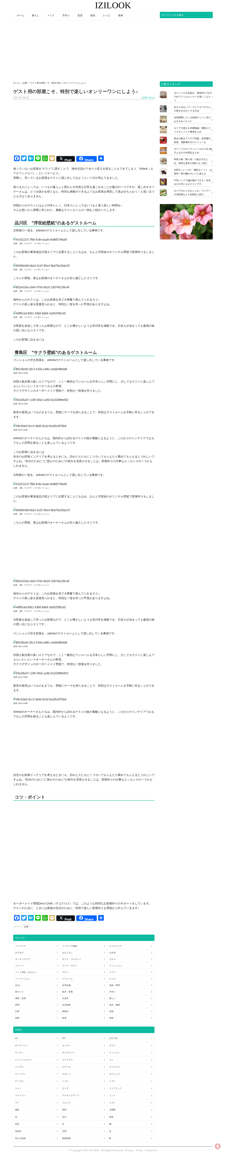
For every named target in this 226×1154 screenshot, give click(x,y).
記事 (26, 926)
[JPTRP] (186, 238)
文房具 (65, 998)
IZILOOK (113, 5)
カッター (66, 1045)
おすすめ (113, 1038)
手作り (112, 992)
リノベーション (22, 978)
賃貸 (111, 1011)
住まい (18, 985)
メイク (112, 972)
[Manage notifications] (218, 1146)
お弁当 (112, 952)
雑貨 (17, 1018)
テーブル (19, 1081)
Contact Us (151, 1150)
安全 (64, 1117)
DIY (64, 1038)
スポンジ (66, 1074)
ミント (112, 1095)
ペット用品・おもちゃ (25, 972)
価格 (17, 1109)
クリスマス (67, 1060)
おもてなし (67, 952)
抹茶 (17, 1124)
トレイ (18, 1088)
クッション (114, 1052)
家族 (111, 1117)
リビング (66, 1102)
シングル (19, 1067)
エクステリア (115, 946)
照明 (17, 1005)
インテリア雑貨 (69, 946)
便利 (64, 1109)
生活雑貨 (66, 1005)
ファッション (115, 965)
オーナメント (21, 1045)
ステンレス (114, 1067)
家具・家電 (67, 992)
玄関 (64, 1131)
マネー (65, 972)
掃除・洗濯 (20, 998)
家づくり (19, 992)
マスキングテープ (70, 1095)
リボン (112, 1102)
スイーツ (19, 965)
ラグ (17, 1102)
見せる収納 (20, 1138)
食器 (64, 1018)
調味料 (65, 1011)
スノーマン (20, 1074)
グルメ (112, 959)
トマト (112, 1081)
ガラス (112, 1045)
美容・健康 (114, 1005)
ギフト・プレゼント (71, 959)
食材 (111, 1018)
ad (16, 1038)
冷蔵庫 (112, 1109)
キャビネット (68, 1052)
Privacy (129, 1150)
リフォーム (67, 978)
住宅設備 (66, 985)
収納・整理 (114, 985)
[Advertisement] (113, 49)
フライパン (20, 1095)
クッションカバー (23, 1060)
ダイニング (114, 1074)
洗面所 (18, 1131)
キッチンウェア (22, 959)
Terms (139, 1150)
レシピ (112, 978)
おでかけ (19, 952)
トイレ (65, 1081)
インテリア (20, 946)
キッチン (19, 1052)
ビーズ (65, 1088)
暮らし (112, 998)
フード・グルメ (69, 965)
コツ (111, 1060)
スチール (66, 1067)
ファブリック (115, 1088)
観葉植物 (66, 1138)
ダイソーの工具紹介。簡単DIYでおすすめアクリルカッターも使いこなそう (193, 97)
